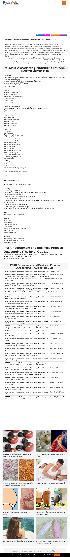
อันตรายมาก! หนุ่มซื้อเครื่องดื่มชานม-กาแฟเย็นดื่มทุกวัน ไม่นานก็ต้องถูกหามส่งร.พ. (50, 513)
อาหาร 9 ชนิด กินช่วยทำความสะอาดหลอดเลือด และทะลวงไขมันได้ (51, 455)
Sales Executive (54, 271)
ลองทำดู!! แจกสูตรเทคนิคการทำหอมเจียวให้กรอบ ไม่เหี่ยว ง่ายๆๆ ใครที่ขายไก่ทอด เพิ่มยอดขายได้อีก (18, 484)
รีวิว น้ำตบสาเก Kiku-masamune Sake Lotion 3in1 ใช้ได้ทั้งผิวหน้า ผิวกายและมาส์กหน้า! (51, 542)
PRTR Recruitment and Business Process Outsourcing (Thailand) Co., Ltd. (35, 266)
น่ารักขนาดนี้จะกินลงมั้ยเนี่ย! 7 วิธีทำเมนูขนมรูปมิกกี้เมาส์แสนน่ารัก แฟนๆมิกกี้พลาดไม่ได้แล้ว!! (18, 455)
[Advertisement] (35, 20)
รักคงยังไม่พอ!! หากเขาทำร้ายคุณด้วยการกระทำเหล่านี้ (50, 483)
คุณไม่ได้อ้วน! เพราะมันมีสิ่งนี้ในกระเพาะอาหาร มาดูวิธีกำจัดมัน (17, 513)
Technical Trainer (55, 331)
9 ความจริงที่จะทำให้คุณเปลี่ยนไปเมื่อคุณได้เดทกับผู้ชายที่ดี (18, 541)
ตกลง (57, 555)
